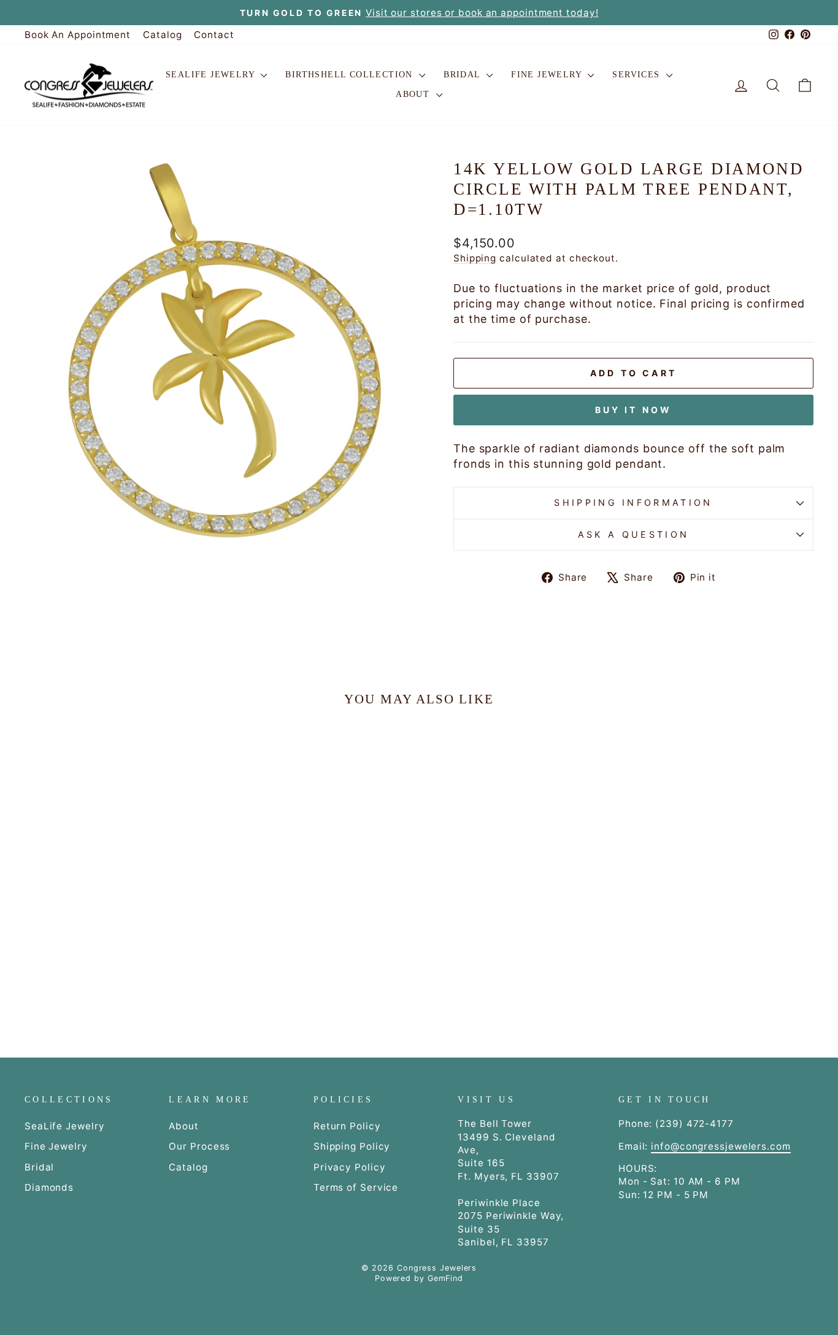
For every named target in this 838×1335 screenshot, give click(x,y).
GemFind (445, 1278)
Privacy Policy (349, 1167)
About (414, 94)
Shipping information (633, 502)
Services (637, 74)
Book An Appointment (78, 35)
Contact (214, 35)
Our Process (199, 1146)
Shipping (474, 258)
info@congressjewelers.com (721, 1146)
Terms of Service (355, 1187)
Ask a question (633, 534)
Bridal (463, 74)
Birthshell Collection (350, 74)
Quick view (118, 910)
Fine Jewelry (548, 74)
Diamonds (49, 1187)
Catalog (162, 35)
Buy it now (633, 409)
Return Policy (347, 1126)
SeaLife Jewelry (212, 74)
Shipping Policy (352, 1146)
